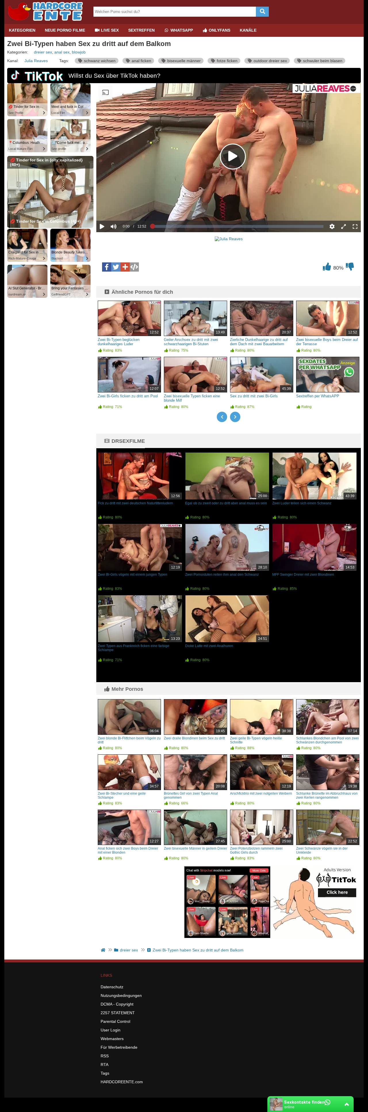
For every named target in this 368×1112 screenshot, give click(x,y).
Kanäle (248, 30)
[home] (103, 950)
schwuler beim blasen (322, 60)
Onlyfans (219, 30)
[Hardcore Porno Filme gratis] (47, 21)
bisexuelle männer (183, 60)
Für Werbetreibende (119, 1047)
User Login (110, 1030)
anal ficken (141, 60)
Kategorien (22, 30)
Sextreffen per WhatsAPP (317, 396)
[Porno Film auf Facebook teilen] (106, 267)
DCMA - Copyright (117, 1004)
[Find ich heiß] (327, 268)
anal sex (62, 52)
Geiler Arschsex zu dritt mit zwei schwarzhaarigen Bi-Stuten (191, 341)
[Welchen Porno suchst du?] (262, 12)
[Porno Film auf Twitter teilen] (115, 267)
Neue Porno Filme (65, 30)
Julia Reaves (36, 60)
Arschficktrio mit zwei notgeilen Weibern (261, 793)
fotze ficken (226, 60)
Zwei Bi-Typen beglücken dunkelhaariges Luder (118, 341)
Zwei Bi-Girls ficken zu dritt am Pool (128, 396)
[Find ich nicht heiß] (350, 268)
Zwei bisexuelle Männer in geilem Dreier (195, 848)
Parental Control (115, 1021)
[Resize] (343, 226)
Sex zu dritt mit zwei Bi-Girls (254, 396)
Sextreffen (141, 30)
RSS (105, 1056)
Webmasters (112, 1038)
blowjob (79, 52)
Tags (105, 1073)
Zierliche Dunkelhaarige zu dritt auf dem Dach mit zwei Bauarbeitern (259, 341)
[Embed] (134, 267)
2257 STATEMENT (118, 1012)
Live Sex (109, 30)
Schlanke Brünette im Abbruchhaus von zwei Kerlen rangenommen (327, 795)
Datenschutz (112, 987)
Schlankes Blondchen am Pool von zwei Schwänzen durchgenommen (327, 740)
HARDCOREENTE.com (122, 1081)
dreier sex (43, 52)
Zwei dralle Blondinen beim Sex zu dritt (194, 738)
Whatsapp (181, 30)
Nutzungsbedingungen (121, 995)
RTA (104, 1064)
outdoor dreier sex (269, 60)
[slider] (123, 208)
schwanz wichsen (99, 60)
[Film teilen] (125, 267)
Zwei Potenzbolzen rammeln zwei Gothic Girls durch (256, 850)
